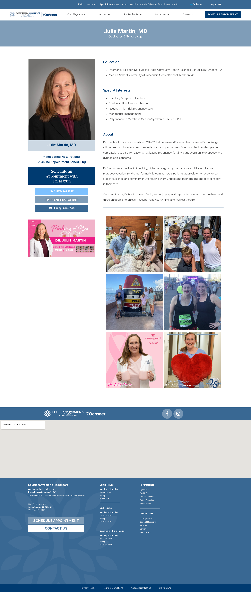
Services (160, 14)
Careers (188, 14)
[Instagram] (178, 414)
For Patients (130, 14)
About (103, 14)
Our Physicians (76, 14)
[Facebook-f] (167, 414)
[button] (216, 4)
